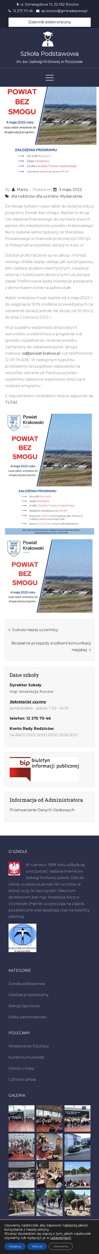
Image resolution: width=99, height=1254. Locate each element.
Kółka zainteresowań (28, 1017)
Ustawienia (60, 1246)
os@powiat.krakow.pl (41, 353)
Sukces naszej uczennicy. (35, 630)
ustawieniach (60, 1238)
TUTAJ (11, 402)
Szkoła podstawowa (27, 984)
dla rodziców (23, 196)
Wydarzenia (71, 196)
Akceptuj (15, 1246)
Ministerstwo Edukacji (29, 1046)
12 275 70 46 (23, 11)
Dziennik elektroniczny (49, 22)
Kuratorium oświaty (26, 1057)
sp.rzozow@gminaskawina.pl (64, 11)
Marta (22, 189)
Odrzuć (37, 1246)
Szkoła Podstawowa (49, 53)
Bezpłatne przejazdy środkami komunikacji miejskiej (51, 646)
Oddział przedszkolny (29, 995)
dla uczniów (47, 196)
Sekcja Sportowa (24, 1006)
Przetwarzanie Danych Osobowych (42, 810)
